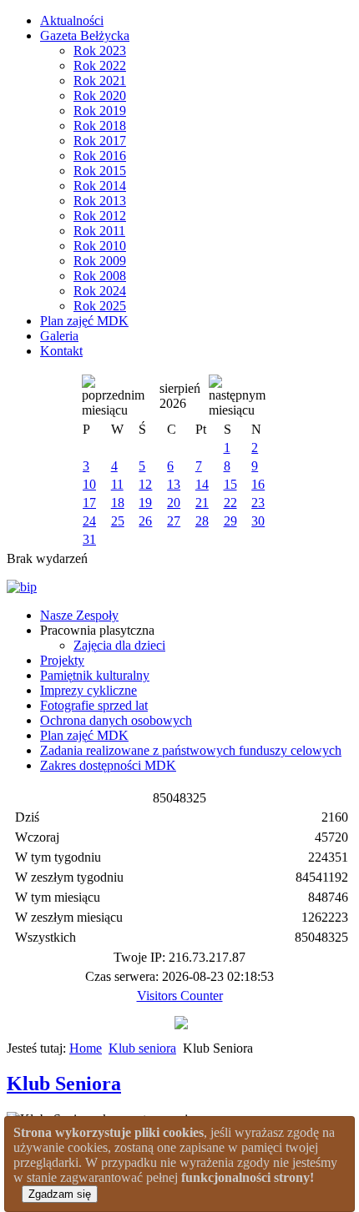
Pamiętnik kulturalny (94, 675)
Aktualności (72, 20)
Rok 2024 (99, 291)
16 (258, 484)
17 (89, 502)
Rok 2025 (99, 306)
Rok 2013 (99, 201)
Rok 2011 (99, 231)
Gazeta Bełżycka (84, 35)
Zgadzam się (59, 1194)
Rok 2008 (99, 276)
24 (89, 521)
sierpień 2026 (179, 395)
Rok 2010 (99, 246)
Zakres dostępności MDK (108, 765)
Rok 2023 (99, 50)
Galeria (59, 336)
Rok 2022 (99, 65)
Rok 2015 (99, 170)
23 (258, 502)
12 (145, 484)
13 (173, 484)
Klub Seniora (64, 1083)
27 (173, 521)
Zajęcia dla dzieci (119, 645)
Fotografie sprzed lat (94, 705)
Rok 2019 (99, 110)
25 (117, 521)
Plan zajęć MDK (84, 321)
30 (258, 521)
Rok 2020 (99, 95)
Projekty (62, 660)
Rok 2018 (99, 125)
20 (173, 502)
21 (202, 502)
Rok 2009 (99, 261)
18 (117, 502)
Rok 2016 (99, 155)
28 (202, 521)
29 (230, 521)
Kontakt (61, 351)
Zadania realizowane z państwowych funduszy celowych (190, 750)
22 (230, 502)
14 (202, 484)
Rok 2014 (99, 186)
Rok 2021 (99, 80)
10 (89, 484)
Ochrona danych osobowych (116, 720)
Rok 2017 (99, 140)
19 (145, 502)
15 (230, 484)
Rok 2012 (99, 216)
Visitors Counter (180, 995)
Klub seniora (142, 1048)
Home (85, 1048)
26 (145, 521)
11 (117, 484)
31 (89, 539)
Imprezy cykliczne (88, 690)
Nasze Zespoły (79, 615)
